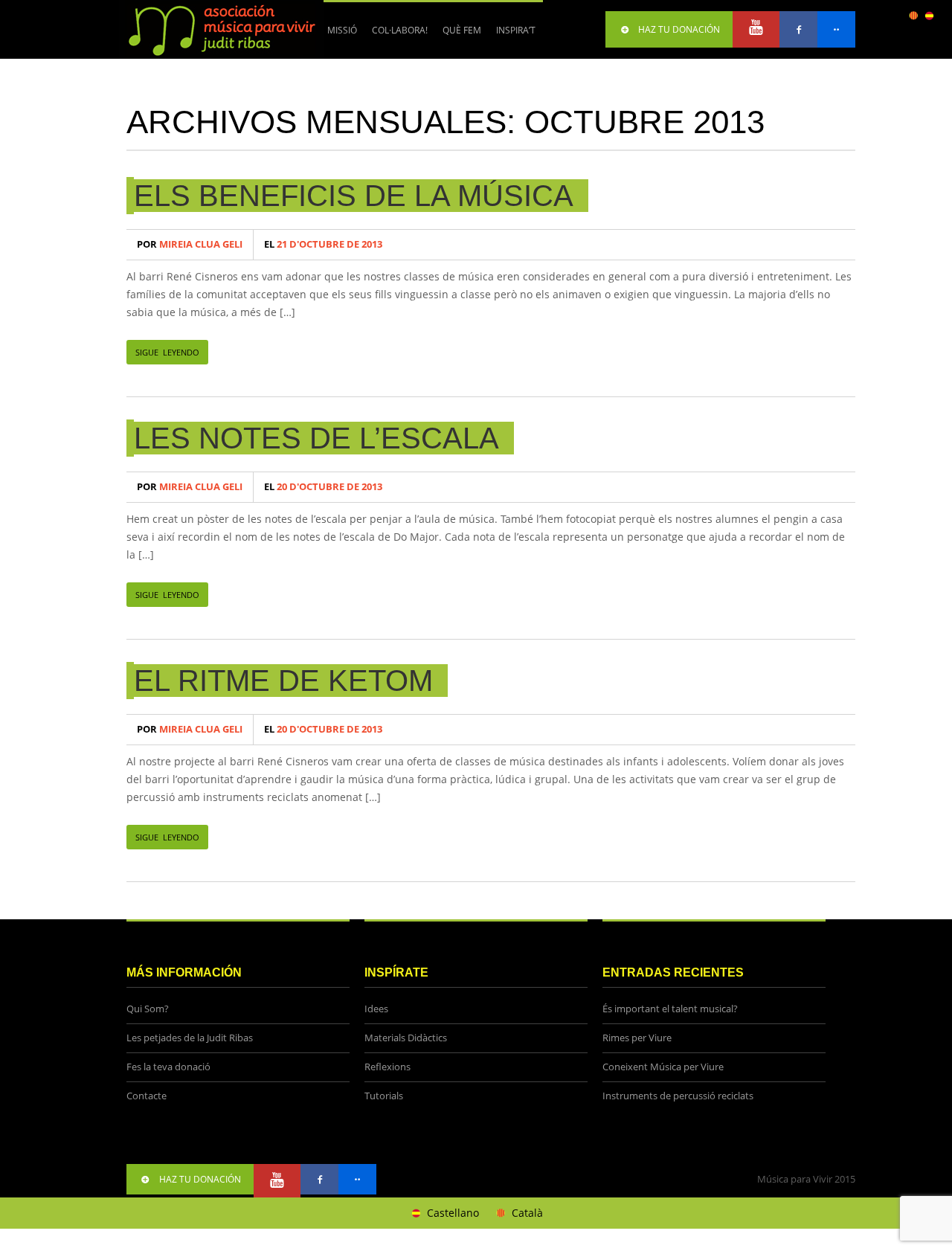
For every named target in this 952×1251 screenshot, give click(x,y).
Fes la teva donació (168, 1067)
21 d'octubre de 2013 (323, 244)
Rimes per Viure (637, 1038)
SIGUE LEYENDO (167, 352)
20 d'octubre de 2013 (323, 486)
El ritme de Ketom (283, 680)
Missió (342, 30)
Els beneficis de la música (353, 195)
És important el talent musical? (670, 1009)
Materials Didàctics (405, 1038)
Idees (376, 1009)
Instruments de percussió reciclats (677, 1096)
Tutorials (383, 1096)
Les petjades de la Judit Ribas (189, 1038)
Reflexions (387, 1067)
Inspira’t (516, 30)
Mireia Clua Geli (189, 244)
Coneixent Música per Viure (663, 1067)
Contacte (146, 1096)
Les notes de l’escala (316, 438)
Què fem (458, 36)
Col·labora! (396, 36)
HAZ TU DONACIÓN (679, 29)
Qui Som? (147, 1009)
